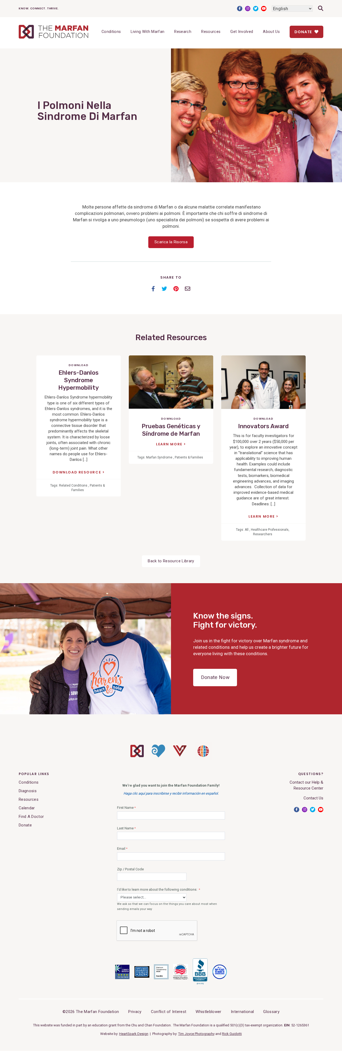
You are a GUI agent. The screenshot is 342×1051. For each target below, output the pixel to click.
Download (78, 365)
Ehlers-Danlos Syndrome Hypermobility (78, 380)
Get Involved (241, 31)
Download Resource (77, 472)
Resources (210, 31)
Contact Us (313, 798)
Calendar (27, 808)
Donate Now (215, 677)
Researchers (262, 534)
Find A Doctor (31, 816)
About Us (271, 31)
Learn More (170, 444)
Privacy (134, 1011)
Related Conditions (73, 485)
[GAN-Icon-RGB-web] (203, 758)
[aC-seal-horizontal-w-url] (200, 984)
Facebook (239, 8)
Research (182, 31)
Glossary (271, 1011)
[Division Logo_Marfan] (137, 755)
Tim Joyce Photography (196, 1034)
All (246, 530)
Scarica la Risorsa (171, 242)
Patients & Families (189, 457)
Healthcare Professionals (270, 530)
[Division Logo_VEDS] (179, 755)
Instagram (247, 8)
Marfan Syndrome (159, 457)
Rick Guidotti (232, 1034)
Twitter (255, 8)
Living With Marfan (147, 31)
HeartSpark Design (133, 1034)
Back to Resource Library (171, 561)
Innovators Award (263, 426)
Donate (303, 32)
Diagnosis (28, 790)
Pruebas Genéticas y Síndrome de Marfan (171, 430)
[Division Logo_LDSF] (158, 756)
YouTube (263, 8)
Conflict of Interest (168, 1011)
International (242, 1011)
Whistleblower (208, 1011)
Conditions (111, 31)
